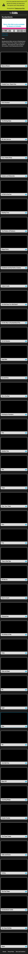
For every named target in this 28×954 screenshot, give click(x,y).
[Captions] (12, 30)
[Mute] (8, 30)
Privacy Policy (11, 951)
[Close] (26, 1)
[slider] (14, 28)
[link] (13, 13)
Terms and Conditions (20, 951)
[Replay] (4, 30)
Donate (4, 951)
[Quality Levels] (16, 30)
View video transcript (5, 34)
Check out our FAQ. (20, 8)
